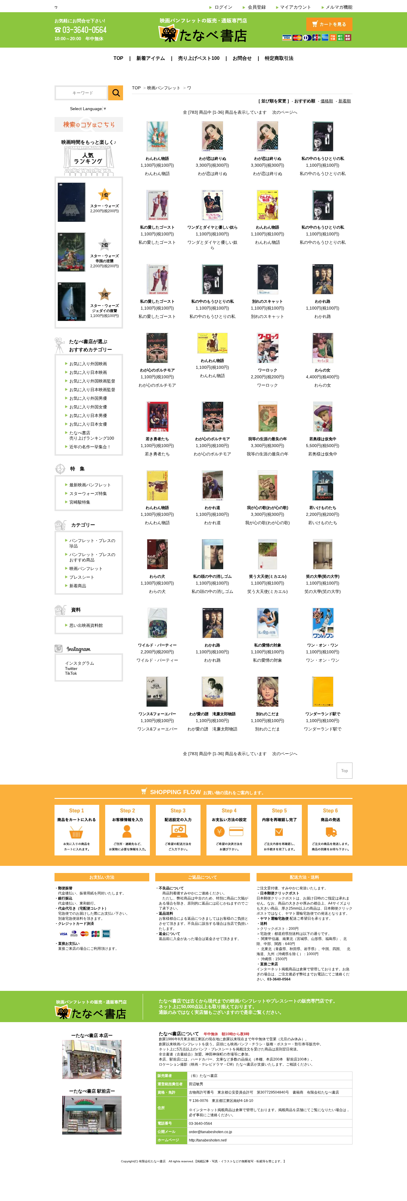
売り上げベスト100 (199, 58)
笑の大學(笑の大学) (322, 576)
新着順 (344, 101)
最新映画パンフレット (90, 484)
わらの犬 (157, 576)
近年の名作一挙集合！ (90, 446)
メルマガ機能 (339, 7)
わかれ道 (212, 507)
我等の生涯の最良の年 (267, 439)
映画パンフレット (164, 87)
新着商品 (77, 585)
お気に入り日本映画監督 (92, 389)
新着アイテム (150, 58)
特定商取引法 (279, 58)
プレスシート (81, 577)
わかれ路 (322, 301)
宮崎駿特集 (79, 502)
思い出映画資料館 (86, 625)
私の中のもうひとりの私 (323, 158)
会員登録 (257, 7)
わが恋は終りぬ (212, 158)
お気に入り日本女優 (88, 424)
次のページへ (284, 112)
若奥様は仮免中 (322, 439)
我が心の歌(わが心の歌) (267, 507)
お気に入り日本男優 (88, 415)
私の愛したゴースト (157, 227)
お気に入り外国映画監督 (92, 381)
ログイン (223, 7)
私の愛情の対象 (267, 645)
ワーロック (267, 370)
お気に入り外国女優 (88, 407)
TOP (118, 58)
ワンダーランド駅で (322, 714)
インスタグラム (79, 663)
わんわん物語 (157, 158)
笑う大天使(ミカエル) (267, 576)
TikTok (71, 673)
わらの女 (322, 370)
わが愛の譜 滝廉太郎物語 (212, 714)
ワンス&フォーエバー (157, 714)
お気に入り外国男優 (88, 398)
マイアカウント (295, 7)
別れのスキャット (267, 301)
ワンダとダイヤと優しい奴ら (212, 227)
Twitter (71, 668)
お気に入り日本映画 (88, 372)
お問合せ (242, 58)
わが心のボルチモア (157, 370)
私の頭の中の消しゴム (212, 576)
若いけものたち (322, 507)
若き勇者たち (157, 439)
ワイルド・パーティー (157, 645)
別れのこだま (267, 714)
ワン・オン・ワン (322, 645)
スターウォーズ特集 (88, 493)
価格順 (327, 101)
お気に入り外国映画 (88, 363)
